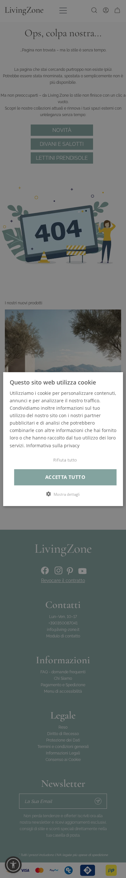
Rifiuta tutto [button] (65, 460)
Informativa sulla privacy (52, 445)
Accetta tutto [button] (65, 477)
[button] (63, 494)
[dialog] (63, 439)
